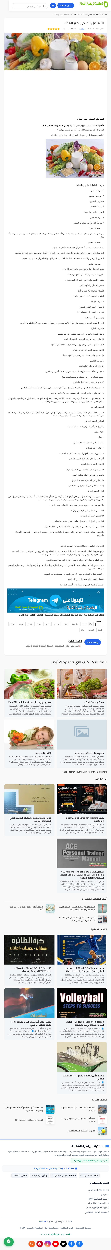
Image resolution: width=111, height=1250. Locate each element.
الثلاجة (100, 630)
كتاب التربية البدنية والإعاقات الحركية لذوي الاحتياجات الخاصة (31, 819)
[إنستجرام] (47, 1244)
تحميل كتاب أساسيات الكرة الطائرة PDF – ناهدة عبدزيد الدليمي (30, 1023)
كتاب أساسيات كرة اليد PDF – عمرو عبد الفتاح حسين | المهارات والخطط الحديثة (84, 970)
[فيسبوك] (79, 1244)
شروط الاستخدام (66, 1228)
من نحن (103, 1194)
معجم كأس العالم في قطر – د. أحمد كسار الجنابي (83, 1077)
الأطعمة (75, 624)
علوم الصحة (87, 14)
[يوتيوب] (55, 1244)
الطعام (84, 624)
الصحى (56, 624)
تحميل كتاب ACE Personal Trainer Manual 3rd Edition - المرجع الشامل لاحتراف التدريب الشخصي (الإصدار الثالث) (82, 874)
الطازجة (91, 630)
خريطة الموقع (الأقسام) (96, 1207)
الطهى (38, 624)
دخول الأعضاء (65, 5)
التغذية (78, 14)
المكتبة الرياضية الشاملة (57, 615)
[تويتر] (63, 1244)
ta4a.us (42, 1221)
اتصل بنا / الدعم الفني (97, 1190)
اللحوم (12, 624)
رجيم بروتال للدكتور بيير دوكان (89, 753)
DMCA (22, 1228)
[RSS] (31, 1244)
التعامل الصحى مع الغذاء (30, 615)
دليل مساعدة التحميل (97, 1203)
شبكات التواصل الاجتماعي (96, 1212)
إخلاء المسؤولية (51, 1228)
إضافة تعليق (92, 642)
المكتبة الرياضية (100, 14)
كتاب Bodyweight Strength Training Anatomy (85, 819)
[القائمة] (53, 5)
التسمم (29, 624)
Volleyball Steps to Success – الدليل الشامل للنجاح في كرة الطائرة (85, 1023)
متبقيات (47, 624)
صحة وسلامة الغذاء (94, 702)
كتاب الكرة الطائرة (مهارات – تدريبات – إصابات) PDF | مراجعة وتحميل (33, 970)
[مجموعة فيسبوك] (71, 1244)
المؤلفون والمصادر (34, 1228)
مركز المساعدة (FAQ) (98, 1198)
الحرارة (21, 624)
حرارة (82, 630)
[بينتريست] (39, 1244)
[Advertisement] (55, 93)
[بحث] (44, 6)
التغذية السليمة (43, 753)
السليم (65, 624)
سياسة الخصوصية (83, 1228)
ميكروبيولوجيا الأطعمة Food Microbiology (30, 702)
